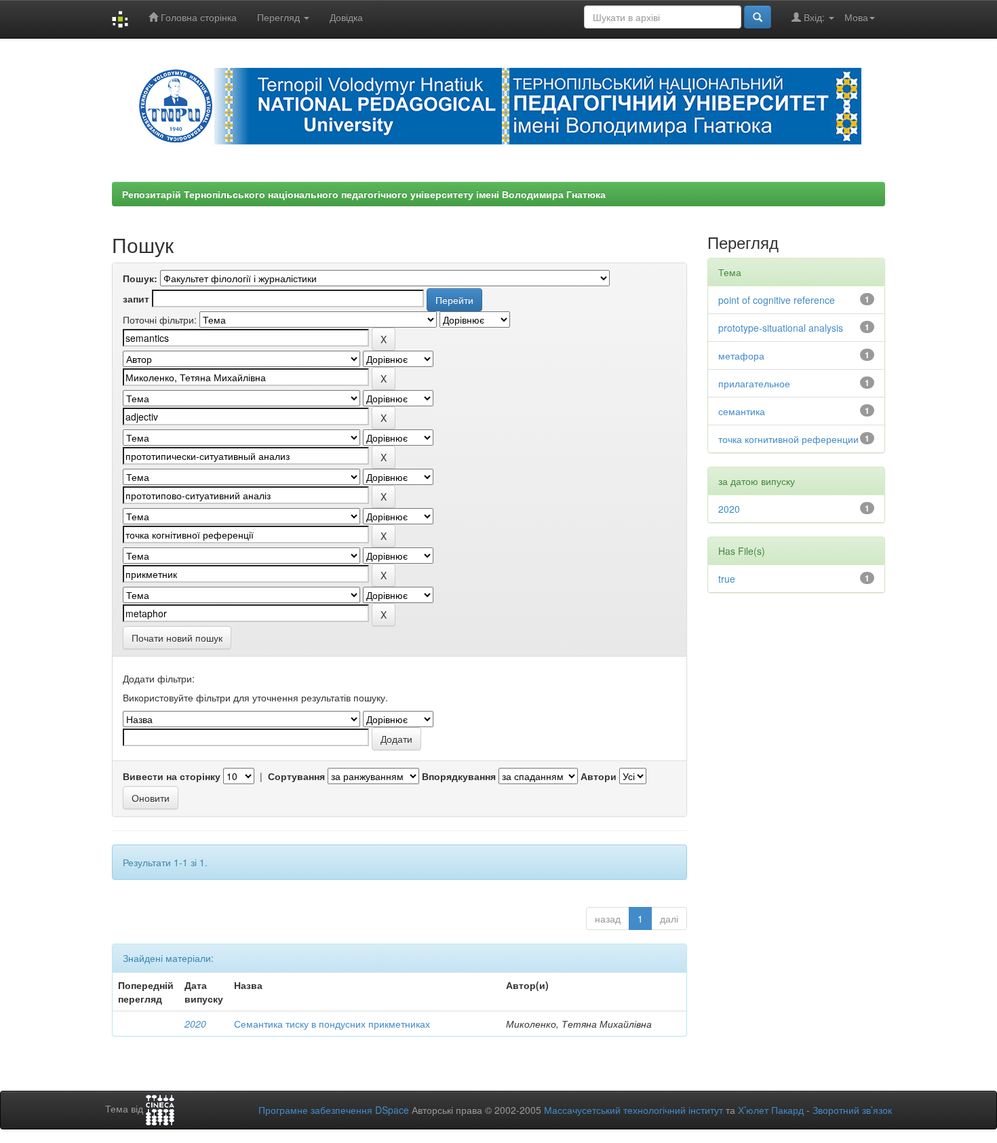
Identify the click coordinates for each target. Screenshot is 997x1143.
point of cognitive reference (776, 300)
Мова (856, 17)
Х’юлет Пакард (771, 1110)
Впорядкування (459, 776)
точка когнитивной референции (788, 439)
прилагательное (754, 383)
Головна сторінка (197, 17)
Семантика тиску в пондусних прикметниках (332, 1023)
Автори (599, 776)
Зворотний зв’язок (852, 1110)
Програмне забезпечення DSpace (333, 1110)
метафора (741, 355)
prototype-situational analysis (780, 327)
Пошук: (140, 278)
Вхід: (814, 17)
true (726, 578)
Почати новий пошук (177, 637)
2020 (195, 1023)
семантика (741, 411)
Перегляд (279, 17)
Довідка (346, 17)
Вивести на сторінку (171, 776)
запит (136, 298)
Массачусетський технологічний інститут (633, 1110)
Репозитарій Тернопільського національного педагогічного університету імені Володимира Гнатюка (364, 194)
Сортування (296, 776)
